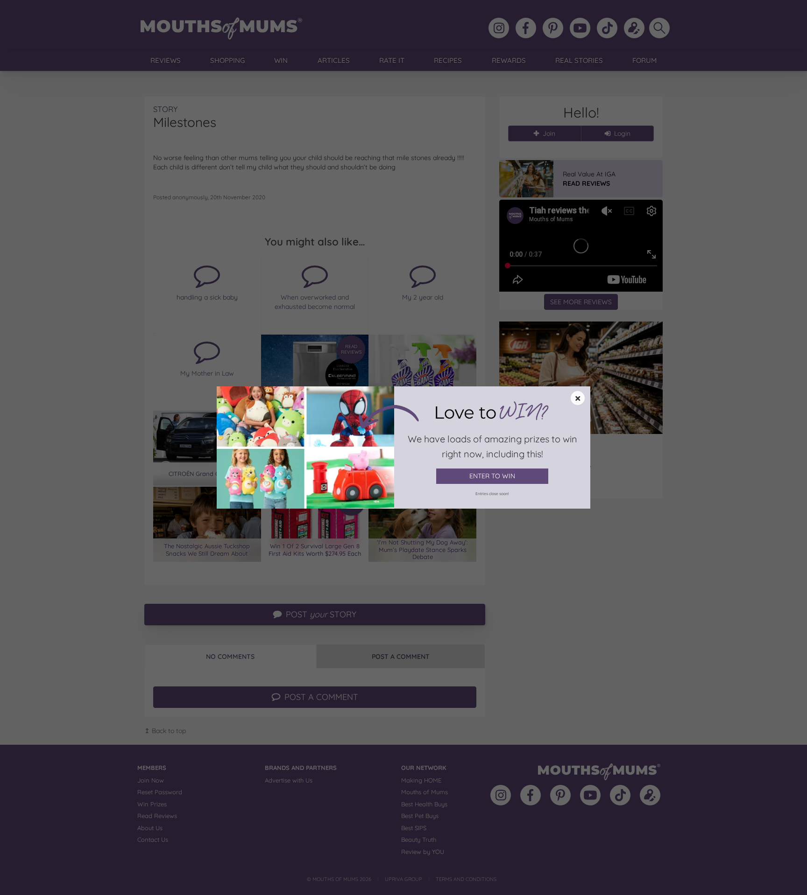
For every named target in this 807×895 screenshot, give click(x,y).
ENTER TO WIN (492, 476)
